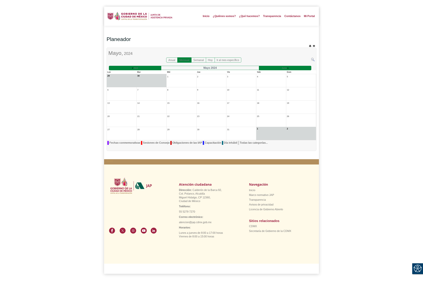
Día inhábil (230, 142)
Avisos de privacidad (261, 204)
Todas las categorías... (254, 142)
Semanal (198, 60)
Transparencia (257, 199)
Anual (171, 60)
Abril (136, 68)
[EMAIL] (314, 46)
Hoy (210, 60)
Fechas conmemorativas (124, 142)
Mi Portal (309, 16)
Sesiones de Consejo (156, 142)
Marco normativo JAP (261, 195)
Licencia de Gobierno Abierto (266, 209)
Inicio (206, 16)
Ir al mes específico (228, 60)
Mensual (184, 60)
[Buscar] (313, 59)
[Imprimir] (310, 46)
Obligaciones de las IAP (187, 142)
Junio (284, 68)
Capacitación (213, 142)
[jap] (140, 16)
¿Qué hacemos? (249, 16)
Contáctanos (292, 16)
